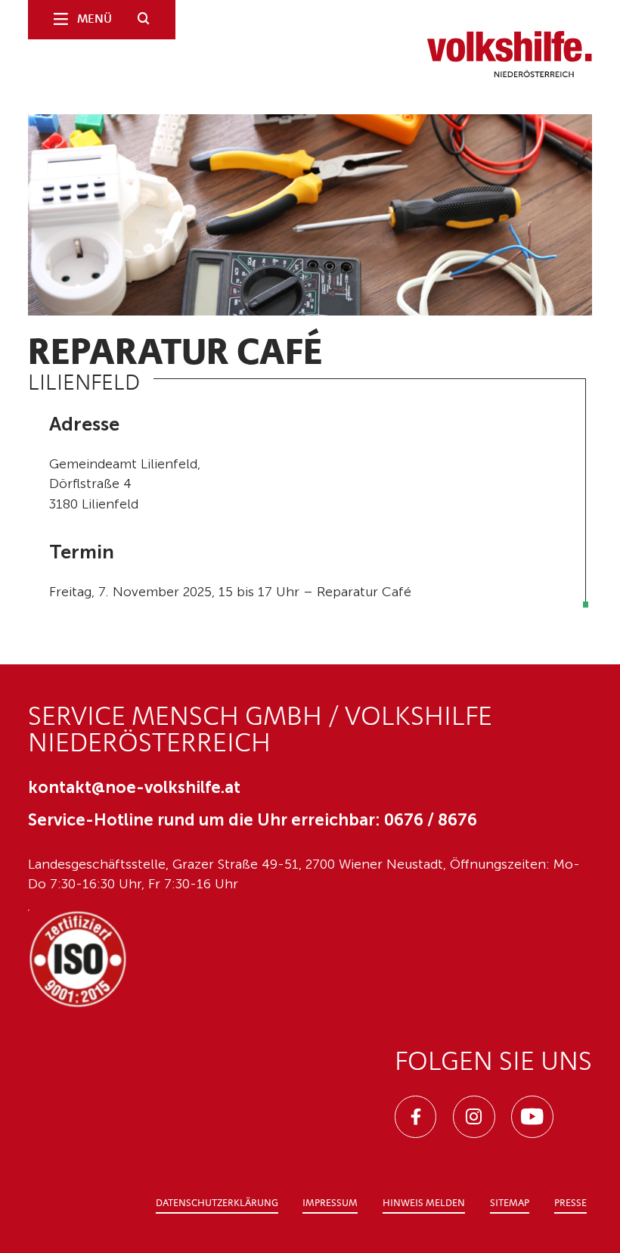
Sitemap (509, 1203)
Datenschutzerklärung (217, 1203)
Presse (570, 1203)
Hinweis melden (424, 1203)
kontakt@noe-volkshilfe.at (134, 787)
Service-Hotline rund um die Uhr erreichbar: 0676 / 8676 (252, 820)
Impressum (330, 1203)
